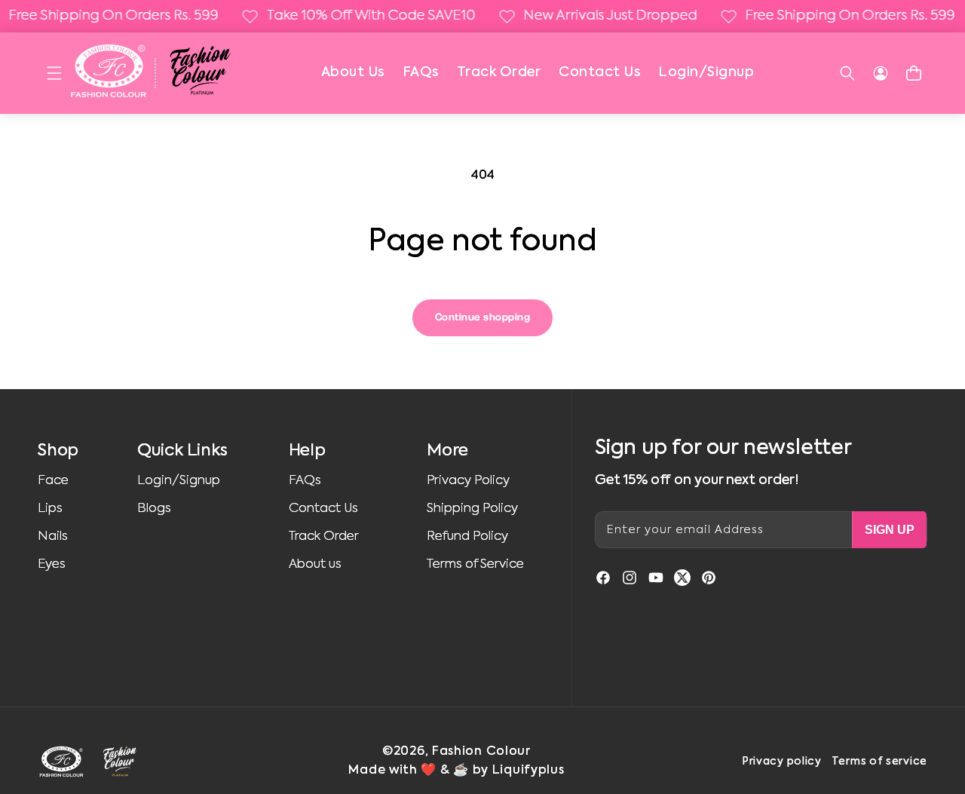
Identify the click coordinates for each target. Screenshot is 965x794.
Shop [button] (58, 451)
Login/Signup (706, 72)
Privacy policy (782, 761)
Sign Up (889, 529)
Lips (50, 508)
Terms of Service (475, 564)
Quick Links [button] (182, 451)
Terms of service (879, 761)
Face (53, 480)
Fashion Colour (481, 752)
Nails (53, 536)
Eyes (52, 564)
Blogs (154, 508)
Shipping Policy (472, 508)
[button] (54, 73)
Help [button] (307, 451)
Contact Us (599, 72)
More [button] (447, 451)
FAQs (421, 72)
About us (315, 564)
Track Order (499, 72)
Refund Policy (467, 536)
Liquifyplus (528, 771)
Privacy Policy (468, 480)
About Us (352, 72)
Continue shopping (483, 317)
